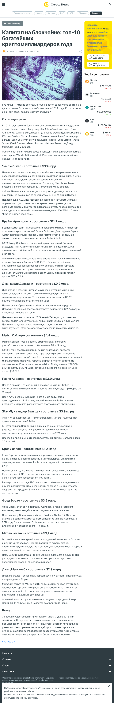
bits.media (7, 641)
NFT (71, 13)
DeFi (62, 13)
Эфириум (83, 13)
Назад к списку (13, 23)
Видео (39, 13)
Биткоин (51, 13)
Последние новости (22, 13)
